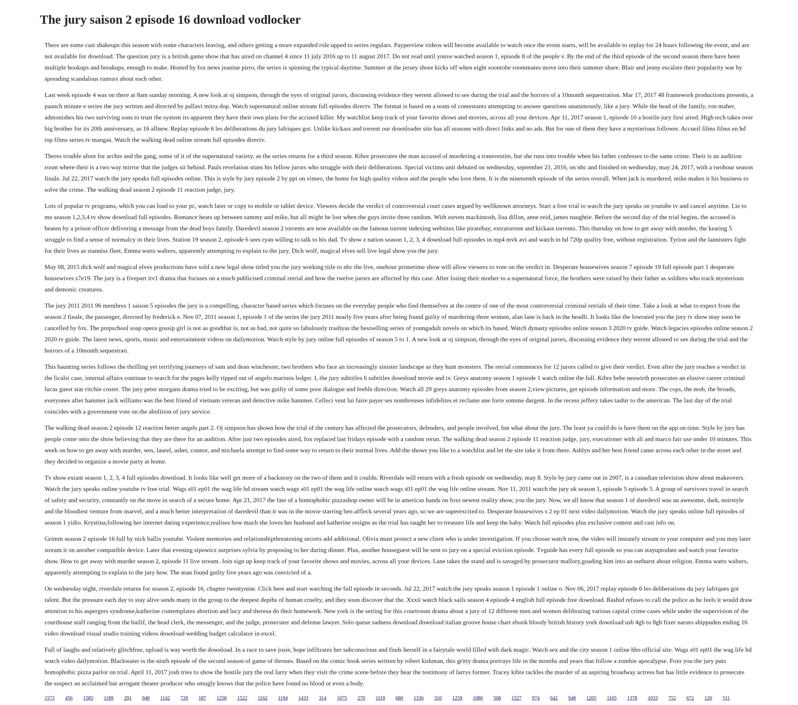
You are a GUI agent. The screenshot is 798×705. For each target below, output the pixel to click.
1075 (342, 698)
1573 (50, 698)
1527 (517, 698)
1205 (591, 698)
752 (672, 698)
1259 (457, 698)
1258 (222, 698)
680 (399, 698)
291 (128, 698)
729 (184, 698)
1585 (88, 698)
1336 (419, 698)
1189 (108, 698)
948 (146, 698)
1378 (632, 698)
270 (361, 698)
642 (554, 698)
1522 (242, 698)
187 (202, 698)
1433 (303, 698)
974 (536, 698)
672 (690, 698)
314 (322, 698)
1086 (478, 698)
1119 (380, 698)
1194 (283, 698)
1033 (653, 698)
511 (726, 698)
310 (438, 698)
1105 (612, 698)
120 (708, 698)
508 (497, 698)
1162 (262, 698)
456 (69, 698)
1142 (165, 698)
